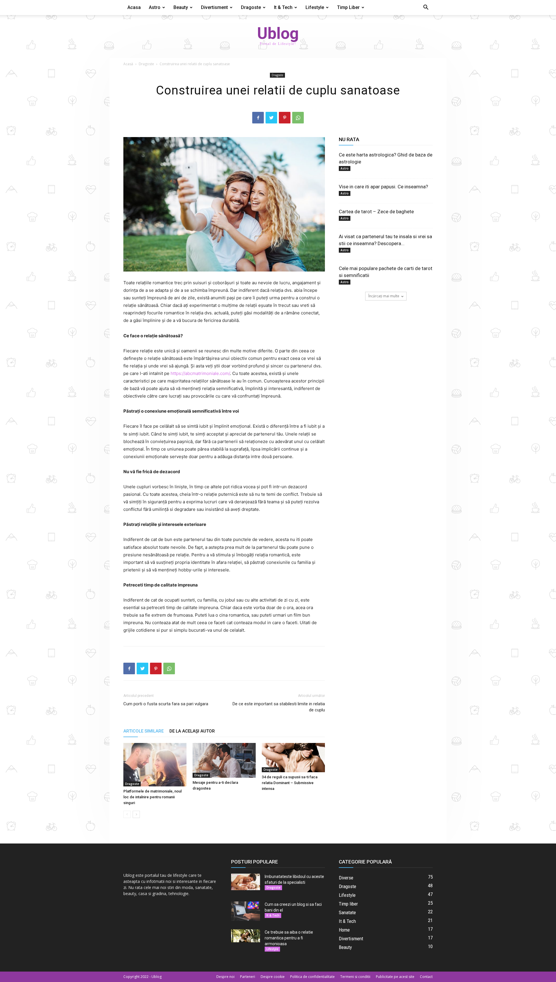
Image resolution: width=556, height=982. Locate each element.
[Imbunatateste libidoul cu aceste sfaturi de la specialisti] (245, 882)
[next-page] (136, 814)
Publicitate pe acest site (395, 976)
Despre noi (225, 976)
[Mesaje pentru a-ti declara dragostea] (224, 760)
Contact (426, 976)
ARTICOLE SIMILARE (143, 731)
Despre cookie (273, 976)
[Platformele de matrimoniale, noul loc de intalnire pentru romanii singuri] (154, 764)
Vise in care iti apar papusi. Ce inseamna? (383, 187)
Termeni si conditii (355, 976)
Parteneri (247, 976)
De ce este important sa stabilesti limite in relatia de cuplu (279, 707)
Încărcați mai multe (383, 296)
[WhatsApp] (298, 117)
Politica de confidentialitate (312, 976)
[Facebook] (258, 117)
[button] (426, 8)
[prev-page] (127, 814)
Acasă (128, 63)
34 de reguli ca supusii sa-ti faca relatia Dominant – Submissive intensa (289, 783)
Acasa (134, 7)
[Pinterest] (284, 117)
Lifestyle (315, 7)
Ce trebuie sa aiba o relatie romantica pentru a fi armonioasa (289, 938)
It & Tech (283, 7)
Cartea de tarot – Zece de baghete (376, 211)
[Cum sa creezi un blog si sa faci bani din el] (245, 911)
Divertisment (214, 7)
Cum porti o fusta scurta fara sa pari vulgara (165, 703)
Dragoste (251, 7)
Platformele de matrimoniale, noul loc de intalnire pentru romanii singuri (152, 797)
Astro (154, 7)
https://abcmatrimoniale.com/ (200, 373)
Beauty (180, 7)
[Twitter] (271, 117)
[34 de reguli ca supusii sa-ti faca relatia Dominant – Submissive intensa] (293, 757)
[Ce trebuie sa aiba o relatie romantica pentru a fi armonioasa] (245, 935)
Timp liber (348, 7)
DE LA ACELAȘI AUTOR (192, 731)
